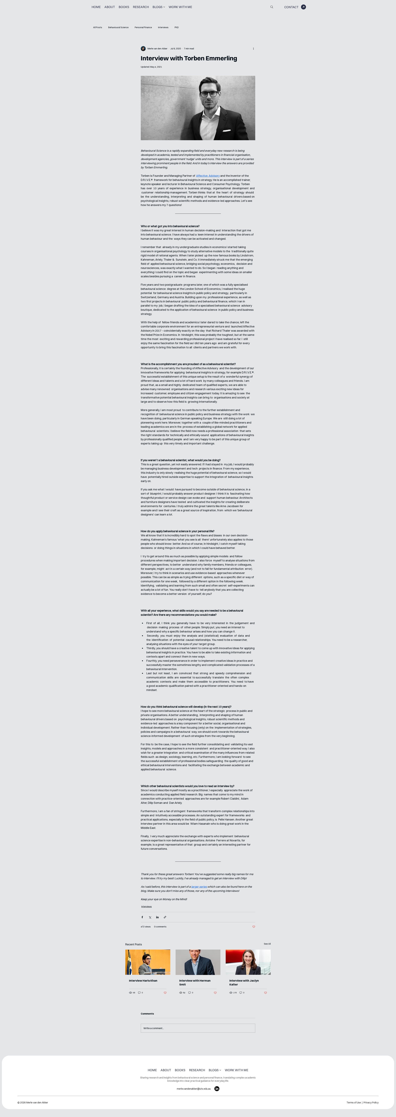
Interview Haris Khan (143, 980)
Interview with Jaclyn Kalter (244, 982)
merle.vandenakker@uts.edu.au (194, 1088)
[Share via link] (165, 917)
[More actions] (253, 48)
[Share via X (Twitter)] (149, 917)
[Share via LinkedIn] (157, 917)
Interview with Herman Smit (195, 982)
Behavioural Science (118, 27)
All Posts (97, 27)
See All (267, 943)
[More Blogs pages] (164, 7)
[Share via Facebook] (142, 917)
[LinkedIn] (216, 1088)
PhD (177, 27)
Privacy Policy (371, 1102)
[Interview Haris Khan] (147, 962)
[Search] (272, 7)
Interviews (163, 27)
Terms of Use (353, 1102)
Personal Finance (143, 27)
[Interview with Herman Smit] (198, 962)
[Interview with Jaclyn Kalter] (248, 962)
